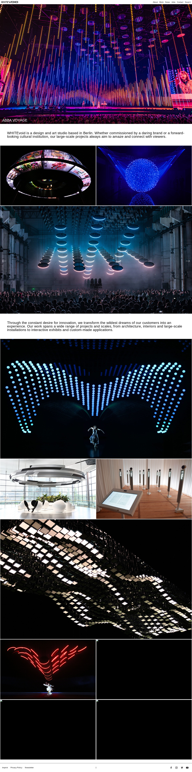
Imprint (5, 768)
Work (161, 2)
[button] (188, 65)
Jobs (173, 2)
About (155, 2)
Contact (180, 2)
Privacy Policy (16, 768)
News (167, 2)
